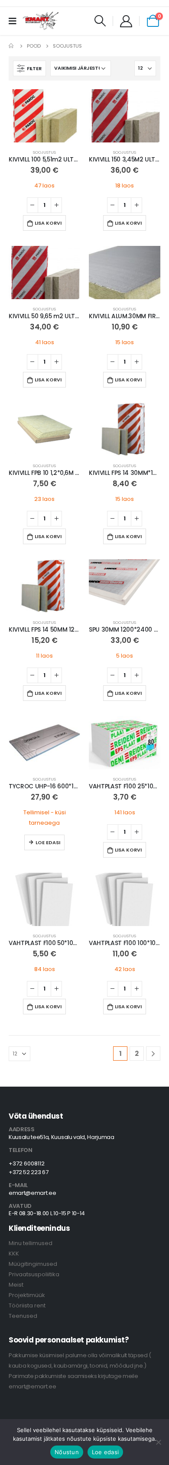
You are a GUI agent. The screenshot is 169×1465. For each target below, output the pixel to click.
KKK (14, 1253)
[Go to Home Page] (12, 46)
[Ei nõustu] (158, 1442)
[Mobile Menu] (15, 20)
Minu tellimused (30, 1243)
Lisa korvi (48, 222)
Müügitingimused (33, 1264)
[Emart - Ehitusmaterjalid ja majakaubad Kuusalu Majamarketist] (41, 20)
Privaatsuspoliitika (34, 1274)
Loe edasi (48, 842)
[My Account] (126, 21)
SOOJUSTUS (44, 152)
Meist (16, 1285)
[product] (44, 116)
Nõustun (67, 1452)
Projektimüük (27, 1295)
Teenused (23, 1316)
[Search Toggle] (100, 20)
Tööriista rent (27, 1305)
